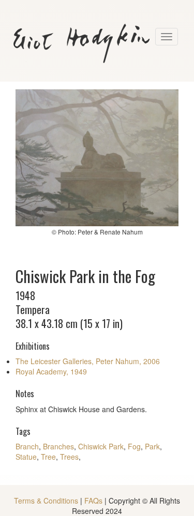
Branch (27, 446)
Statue (26, 456)
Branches (58, 446)
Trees (69, 456)
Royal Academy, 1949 (51, 371)
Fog (134, 446)
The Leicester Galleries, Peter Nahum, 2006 (88, 361)
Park (152, 446)
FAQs (93, 500)
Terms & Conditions (46, 500)
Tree (48, 456)
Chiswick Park (101, 446)
